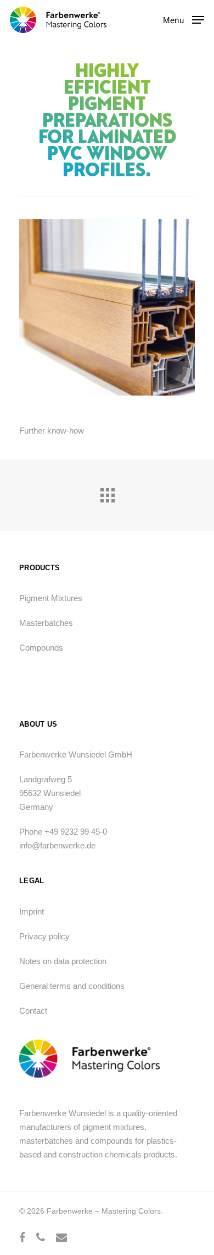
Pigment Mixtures (50, 598)
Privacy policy (44, 936)
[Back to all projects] (107, 493)
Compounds (41, 647)
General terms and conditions (72, 986)
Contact (33, 1010)
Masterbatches (46, 623)
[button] (183, 19)
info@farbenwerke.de (57, 845)
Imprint (31, 911)
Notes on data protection (62, 961)
